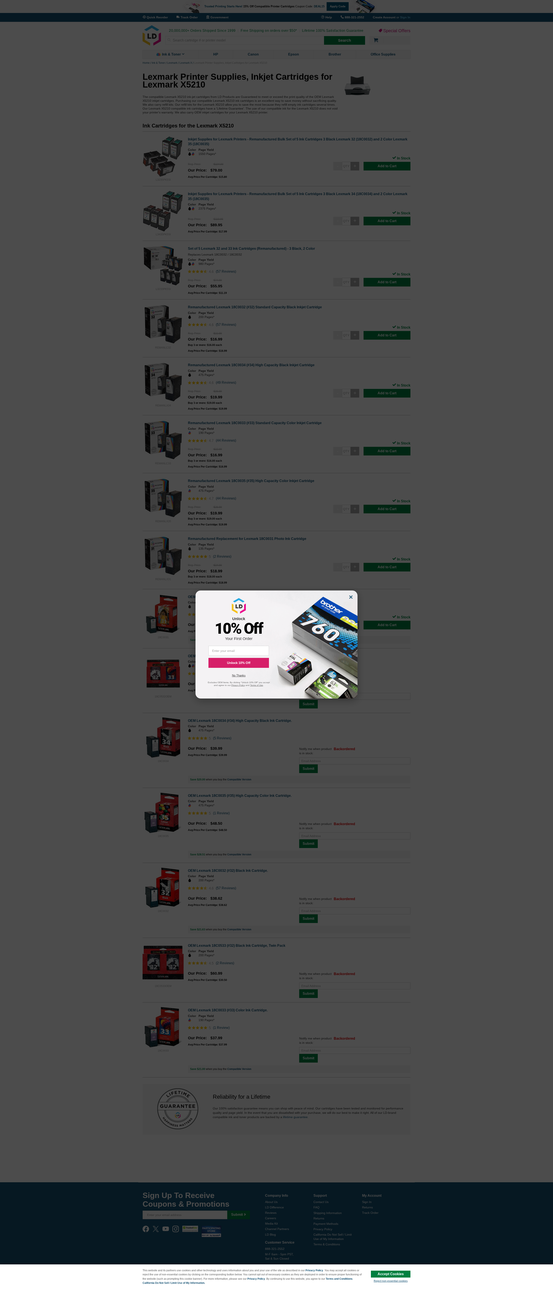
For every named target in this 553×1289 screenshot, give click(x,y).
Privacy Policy (314, 1270)
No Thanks (239, 675)
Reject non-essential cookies (391, 1281)
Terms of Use (256, 685)
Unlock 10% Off (238, 663)
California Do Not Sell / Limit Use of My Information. (174, 1282)
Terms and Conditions (339, 1278)
